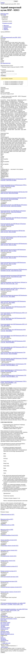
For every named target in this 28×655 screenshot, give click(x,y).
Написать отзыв (4, 170)
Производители (4, 640)
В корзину (3, 75)
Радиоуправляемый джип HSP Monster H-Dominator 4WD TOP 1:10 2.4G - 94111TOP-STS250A (13, 211)
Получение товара (5, 627)
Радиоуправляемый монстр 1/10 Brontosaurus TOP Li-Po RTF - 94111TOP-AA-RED (14, 185)
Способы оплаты (5, 625)
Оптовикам (3, 639)
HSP (5, 15)
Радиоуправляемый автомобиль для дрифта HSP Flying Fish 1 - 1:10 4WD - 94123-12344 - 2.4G (14, 609)
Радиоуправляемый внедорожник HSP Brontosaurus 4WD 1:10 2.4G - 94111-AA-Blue (13, 250)
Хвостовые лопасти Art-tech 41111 (9, 550)
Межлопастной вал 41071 (7, 519)
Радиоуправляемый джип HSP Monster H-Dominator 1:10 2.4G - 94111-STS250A (13, 224)
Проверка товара (5, 631)
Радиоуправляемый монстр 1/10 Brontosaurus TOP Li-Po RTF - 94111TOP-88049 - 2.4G (14, 370)
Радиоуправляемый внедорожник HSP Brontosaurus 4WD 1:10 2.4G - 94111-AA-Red (13, 263)
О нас (2, 636)
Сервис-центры (4, 628)
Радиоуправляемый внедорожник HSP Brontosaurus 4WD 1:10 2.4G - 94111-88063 (13, 302)
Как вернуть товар (5, 632)
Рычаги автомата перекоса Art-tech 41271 (11, 591)
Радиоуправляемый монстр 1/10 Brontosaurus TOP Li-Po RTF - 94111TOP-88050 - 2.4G (14, 382)
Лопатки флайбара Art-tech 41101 (9, 540)
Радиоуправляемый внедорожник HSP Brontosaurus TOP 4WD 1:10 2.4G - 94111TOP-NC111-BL (13, 276)
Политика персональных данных (9, 618)
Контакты (3, 637)
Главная (2, 2)
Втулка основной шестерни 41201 (9, 581)
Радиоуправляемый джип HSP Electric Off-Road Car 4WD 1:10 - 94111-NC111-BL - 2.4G (13, 289)
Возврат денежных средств (7, 634)
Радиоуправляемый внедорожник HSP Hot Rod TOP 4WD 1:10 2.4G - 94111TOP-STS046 (13, 198)
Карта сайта (3, 619)
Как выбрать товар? (5, 622)
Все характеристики (5, 63)
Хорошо (3, 652)
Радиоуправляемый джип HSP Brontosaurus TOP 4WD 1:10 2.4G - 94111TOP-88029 (14, 359)
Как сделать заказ (5, 623)
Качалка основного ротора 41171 (9, 571)
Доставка (3, 626)
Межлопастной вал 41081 (7, 529)
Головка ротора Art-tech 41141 (8, 560)
